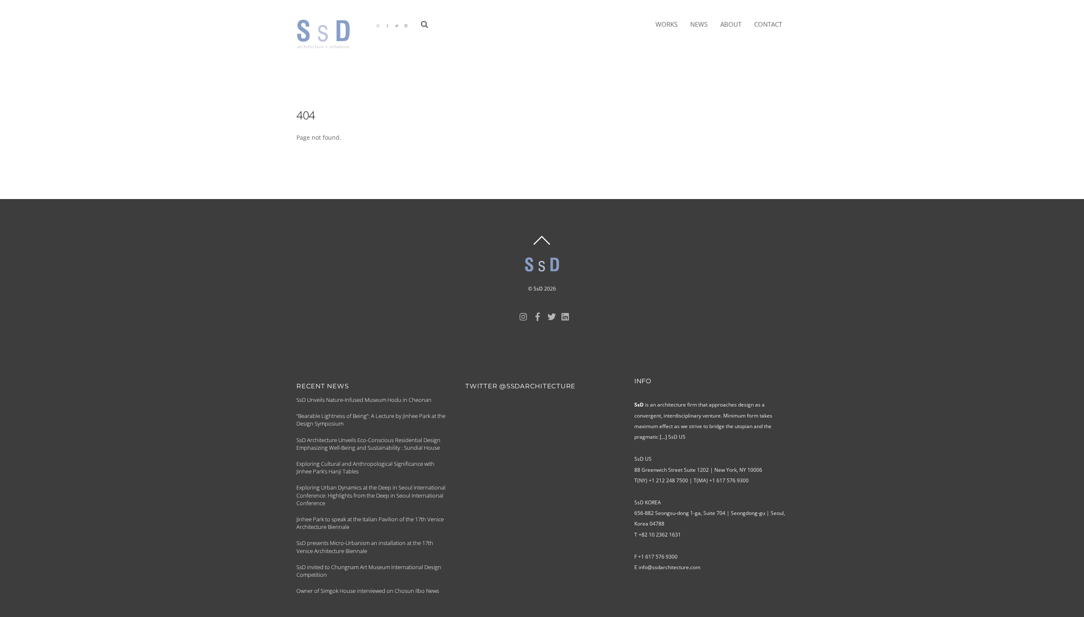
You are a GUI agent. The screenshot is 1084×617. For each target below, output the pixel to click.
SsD (538, 288)
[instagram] (378, 25)
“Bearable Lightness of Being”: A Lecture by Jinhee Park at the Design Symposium (370, 419)
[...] (663, 436)
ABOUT (730, 24)
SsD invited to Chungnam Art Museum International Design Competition (368, 570)
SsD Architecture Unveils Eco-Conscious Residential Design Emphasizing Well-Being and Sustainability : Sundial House (368, 443)
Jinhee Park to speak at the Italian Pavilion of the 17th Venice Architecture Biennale (370, 523)
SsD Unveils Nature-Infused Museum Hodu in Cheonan (363, 400)
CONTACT (768, 24)
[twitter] (396, 25)
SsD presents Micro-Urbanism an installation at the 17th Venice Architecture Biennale (364, 546)
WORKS (666, 24)
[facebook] (387, 25)
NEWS (699, 24)
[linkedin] (406, 25)
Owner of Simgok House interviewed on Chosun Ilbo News (367, 591)
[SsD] (329, 45)
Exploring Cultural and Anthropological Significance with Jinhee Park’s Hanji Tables (365, 467)
